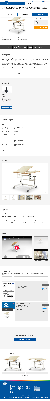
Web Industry (26, 400)
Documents (40, 47)
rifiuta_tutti (9, 14)
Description (10, 47)
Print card (5, 37)
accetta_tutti (41, 14)
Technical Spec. (20, 47)
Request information (25, 339)
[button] (7, 277)
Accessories (15, 47)
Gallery (25, 47)
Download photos (22, 37)
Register (44, 288)
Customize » (25, 14)
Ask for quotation (42, 27)
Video (35, 47)
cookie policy (4, 10)
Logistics (30, 47)
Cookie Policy (27, 395)
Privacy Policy (22, 395)
